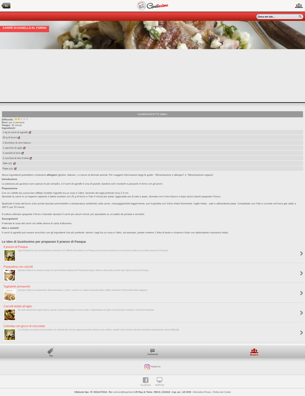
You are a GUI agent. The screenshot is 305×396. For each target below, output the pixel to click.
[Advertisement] (152, 75)
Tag (51, 355)
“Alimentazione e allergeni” (169, 174)
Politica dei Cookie (222, 392)
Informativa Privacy (202, 392)
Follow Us (155, 366)
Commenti (152, 354)
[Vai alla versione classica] (159, 387)
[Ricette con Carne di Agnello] (6, 5)
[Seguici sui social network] (299, 5)
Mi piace (254, 355)
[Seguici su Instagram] (147, 366)
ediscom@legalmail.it (123, 392)
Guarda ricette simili (152, 114)
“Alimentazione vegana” (200, 174)
